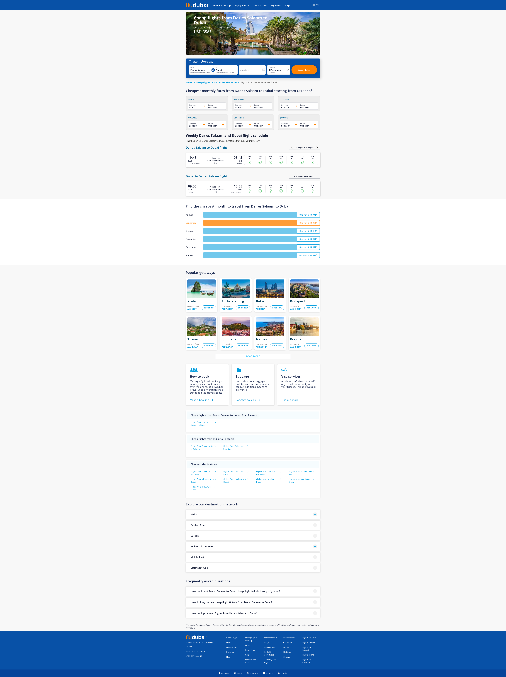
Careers (286, 657)
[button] (253, 514)
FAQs (266, 642)
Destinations (260, 5)
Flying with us (242, 5)
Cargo (247, 655)
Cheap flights (203, 82)
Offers (229, 642)
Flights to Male (308, 655)
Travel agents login (270, 661)
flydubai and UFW (250, 661)
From (192, 67)
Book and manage (222, 5)
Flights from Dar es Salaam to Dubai (199, 423)
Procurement (270, 647)
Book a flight (231, 637)
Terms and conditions (195, 651)
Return (195, 62)
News (247, 645)
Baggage (230, 652)
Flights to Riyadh (309, 642)
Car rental (287, 642)
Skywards (276, 5)
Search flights (304, 70)
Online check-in (270, 637)
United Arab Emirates (225, 82)
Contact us (250, 650)
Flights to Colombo (306, 661)
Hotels (286, 647)
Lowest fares (289, 637)
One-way (208, 62)
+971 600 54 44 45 (194, 656)
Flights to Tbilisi (309, 637)
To (216, 67)
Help (287, 5)
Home (189, 82)
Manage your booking (251, 639)
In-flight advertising (269, 653)
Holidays (287, 652)
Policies (189, 646)
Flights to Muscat (306, 648)
